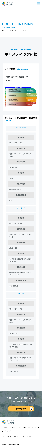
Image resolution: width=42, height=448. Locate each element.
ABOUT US (9, 436)
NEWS (22, 436)
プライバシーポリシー (8, 431)
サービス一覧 (9, 30)
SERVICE (16, 436)
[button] (38, 4)
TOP (3, 30)
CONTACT (29, 436)
